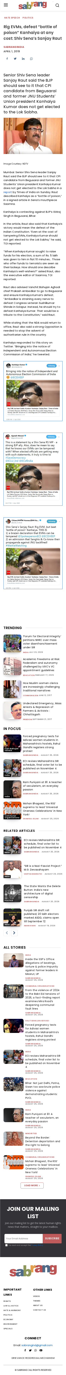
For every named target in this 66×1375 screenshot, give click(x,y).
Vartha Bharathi (33, 874)
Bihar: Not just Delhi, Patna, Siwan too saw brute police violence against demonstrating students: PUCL (42, 1090)
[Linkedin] (23, 58)
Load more (31, 1185)
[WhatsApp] (31, 58)
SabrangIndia (14, 47)
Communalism (30, 695)
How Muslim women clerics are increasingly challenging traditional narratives (41, 686)
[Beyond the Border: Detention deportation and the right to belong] (14, 1139)
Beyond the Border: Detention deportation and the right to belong (42, 1141)
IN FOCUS (12, 728)
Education (29, 675)
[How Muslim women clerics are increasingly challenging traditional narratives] (12, 689)
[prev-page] (7, 933)
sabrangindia (30, 755)
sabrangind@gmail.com (37, 1345)
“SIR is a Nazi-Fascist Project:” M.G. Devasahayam (43, 867)
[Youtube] (41, 1350)
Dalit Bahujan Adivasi (12, 749)
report (8, 192)
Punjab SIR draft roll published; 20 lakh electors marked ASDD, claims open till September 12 (41, 916)
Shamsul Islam (31, 818)
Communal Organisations (12, 817)
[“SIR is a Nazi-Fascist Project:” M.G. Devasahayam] (12, 869)
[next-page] (14, 933)
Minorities (31, 1133)
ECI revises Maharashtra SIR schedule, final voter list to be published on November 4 (42, 764)
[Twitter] (15, 58)
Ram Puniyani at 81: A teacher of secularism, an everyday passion (42, 785)
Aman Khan (30, 925)
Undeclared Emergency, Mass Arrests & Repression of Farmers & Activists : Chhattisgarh (42, 709)
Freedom (27, 719)
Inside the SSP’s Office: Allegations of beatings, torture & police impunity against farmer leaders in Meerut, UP (41, 966)
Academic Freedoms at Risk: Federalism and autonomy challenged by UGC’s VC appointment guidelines (41, 664)
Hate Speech (12, 17)
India (26, 652)
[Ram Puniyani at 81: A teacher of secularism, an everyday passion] (12, 789)
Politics (28, 17)
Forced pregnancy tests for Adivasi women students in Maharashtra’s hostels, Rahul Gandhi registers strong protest (41, 743)
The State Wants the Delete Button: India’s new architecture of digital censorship (42, 891)
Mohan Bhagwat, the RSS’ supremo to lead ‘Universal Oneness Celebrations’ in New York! (42, 809)
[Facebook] (7, 58)
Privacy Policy (37, 1245)
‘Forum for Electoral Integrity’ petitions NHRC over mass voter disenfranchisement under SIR (42, 642)
